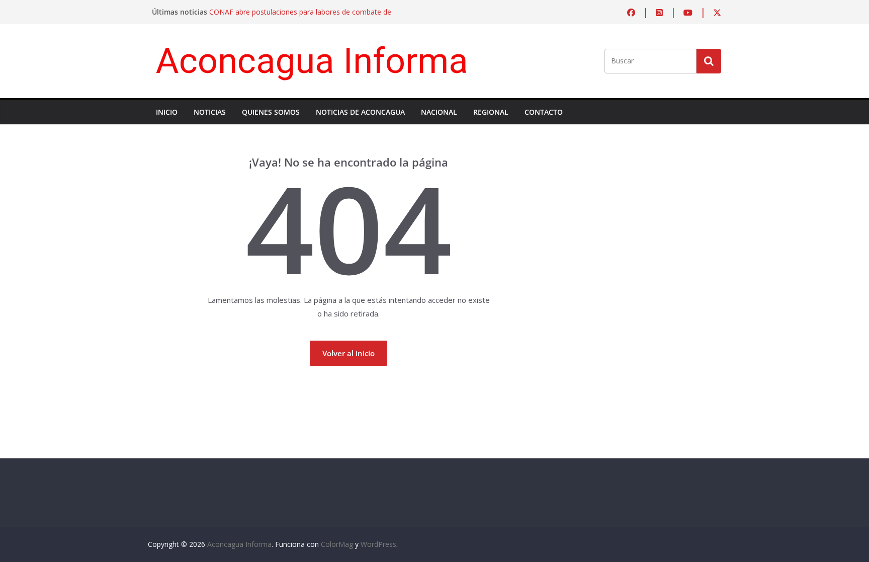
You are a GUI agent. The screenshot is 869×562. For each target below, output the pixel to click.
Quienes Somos (271, 112)
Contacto (544, 112)
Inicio (167, 112)
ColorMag (337, 544)
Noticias (210, 112)
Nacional (439, 112)
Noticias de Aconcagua (360, 112)
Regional (490, 112)
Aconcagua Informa (312, 61)
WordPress (378, 544)
